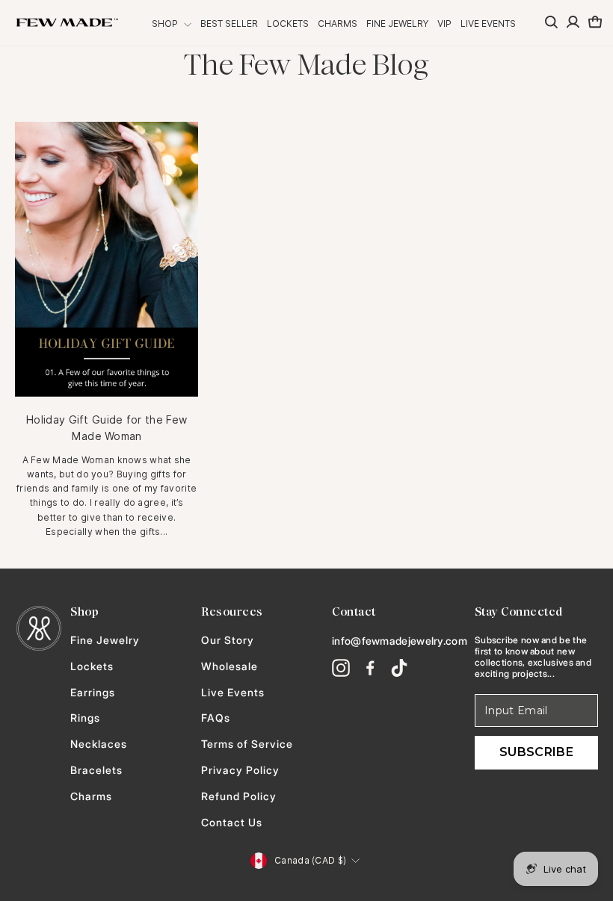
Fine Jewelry (397, 23)
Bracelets (96, 770)
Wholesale (229, 666)
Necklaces (98, 744)
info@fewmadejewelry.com (399, 640)
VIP (444, 23)
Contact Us (231, 823)
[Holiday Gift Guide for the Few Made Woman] (106, 259)
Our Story (227, 640)
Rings (85, 718)
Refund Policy (239, 796)
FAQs (215, 718)
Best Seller (229, 23)
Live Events (488, 23)
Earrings (92, 693)
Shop (166, 23)
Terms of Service (247, 744)
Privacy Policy (240, 770)
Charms (337, 23)
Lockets (288, 23)
